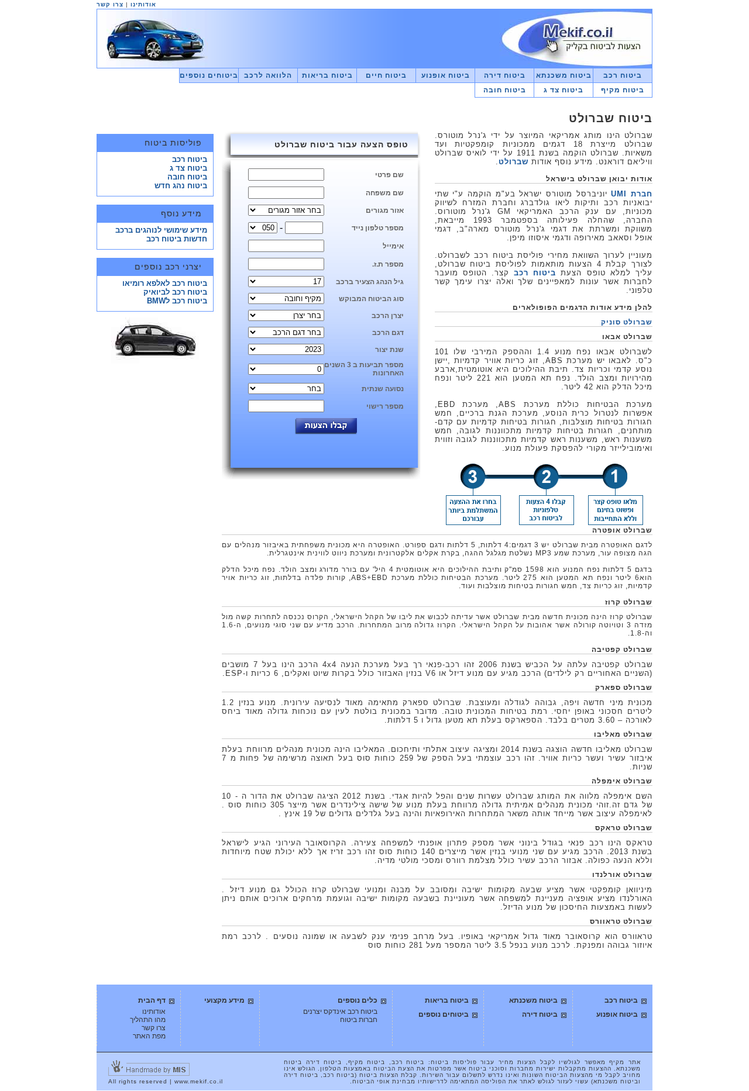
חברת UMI (631, 193)
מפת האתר (149, 1036)
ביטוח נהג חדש (180, 185)
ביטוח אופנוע (445, 75)
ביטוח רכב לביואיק (175, 292)
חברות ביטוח (358, 1020)
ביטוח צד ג (563, 90)
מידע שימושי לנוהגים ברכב (161, 230)
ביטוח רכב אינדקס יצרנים (340, 1011)
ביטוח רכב (622, 75)
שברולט (513, 161)
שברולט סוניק (626, 322)
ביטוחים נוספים (209, 75)
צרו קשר (110, 4)
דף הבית (152, 1000)
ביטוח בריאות (327, 75)
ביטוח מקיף (622, 90)
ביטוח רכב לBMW (177, 300)
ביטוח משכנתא (564, 75)
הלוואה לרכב (268, 75)
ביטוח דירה (504, 75)
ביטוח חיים (386, 75)
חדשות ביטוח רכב (176, 238)
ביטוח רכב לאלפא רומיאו (164, 283)
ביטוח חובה (504, 90)
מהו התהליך (148, 1020)
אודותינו (143, 4)
